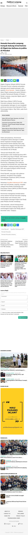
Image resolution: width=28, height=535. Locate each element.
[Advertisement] (14, 23)
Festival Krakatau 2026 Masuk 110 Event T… (16, 462)
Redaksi (20, 511)
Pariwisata (3, 456)
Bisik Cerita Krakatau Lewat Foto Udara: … (12, 457)
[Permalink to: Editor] (2, 53)
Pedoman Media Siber (14, 518)
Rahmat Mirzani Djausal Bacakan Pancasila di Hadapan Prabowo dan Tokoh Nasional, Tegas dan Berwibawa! (13, 130)
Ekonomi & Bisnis (5, 368)
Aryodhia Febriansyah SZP (15, 182)
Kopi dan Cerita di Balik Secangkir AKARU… (15, 496)
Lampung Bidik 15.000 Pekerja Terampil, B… (16, 381)
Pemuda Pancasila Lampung (8, 234)
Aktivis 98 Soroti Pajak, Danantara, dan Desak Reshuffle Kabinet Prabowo (6, 265)
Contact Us (7, 513)
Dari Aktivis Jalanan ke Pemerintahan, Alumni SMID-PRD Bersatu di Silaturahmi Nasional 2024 (20, 283)
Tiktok (21, 523)
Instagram (8, 523)
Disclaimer (21, 513)
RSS (15, 526)
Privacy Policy (20, 516)
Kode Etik (7, 516)
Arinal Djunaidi (10, 90)
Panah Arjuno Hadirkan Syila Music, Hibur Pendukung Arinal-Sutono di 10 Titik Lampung (7, 243)
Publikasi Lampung (14, 2)
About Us (7, 511)
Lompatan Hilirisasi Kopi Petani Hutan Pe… (16, 502)
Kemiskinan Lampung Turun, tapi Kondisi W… (15, 375)
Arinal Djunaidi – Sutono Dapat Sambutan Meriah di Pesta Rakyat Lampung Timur (21, 243)
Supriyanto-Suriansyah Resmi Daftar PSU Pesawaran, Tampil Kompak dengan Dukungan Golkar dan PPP (13, 124)
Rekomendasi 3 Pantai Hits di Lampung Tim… (16, 468)
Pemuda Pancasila (6, 231)
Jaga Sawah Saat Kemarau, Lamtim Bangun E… (13, 370)
